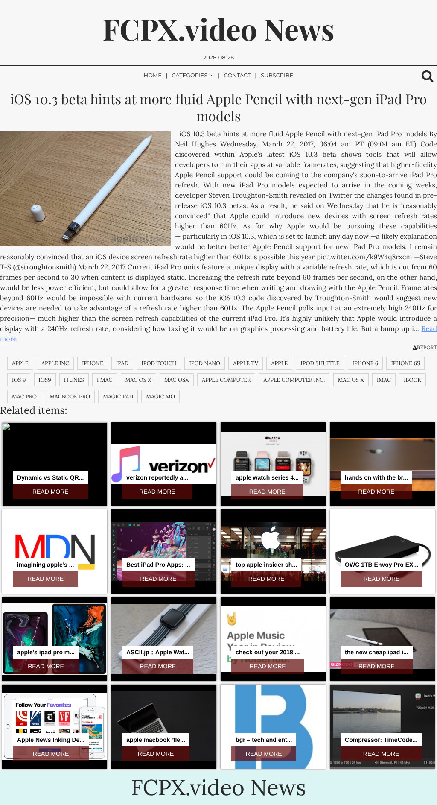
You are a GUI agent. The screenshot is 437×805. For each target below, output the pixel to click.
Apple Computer (226, 379)
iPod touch (158, 363)
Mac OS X (351, 379)
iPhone (92, 363)
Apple (20, 363)
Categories (190, 76)
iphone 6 (365, 363)
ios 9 (19, 379)
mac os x (138, 379)
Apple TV (245, 363)
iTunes (74, 379)
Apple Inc (55, 363)
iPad (122, 363)
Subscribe (277, 76)
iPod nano (204, 363)
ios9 (45, 379)
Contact (237, 76)
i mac (104, 379)
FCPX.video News (218, 28)
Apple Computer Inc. (294, 379)
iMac (384, 379)
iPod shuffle (319, 363)
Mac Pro (24, 396)
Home (153, 76)
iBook (412, 379)
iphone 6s (405, 363)
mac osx (176, 379)
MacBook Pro (70, 396)
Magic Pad (118, 396)
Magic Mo (160, 396)
